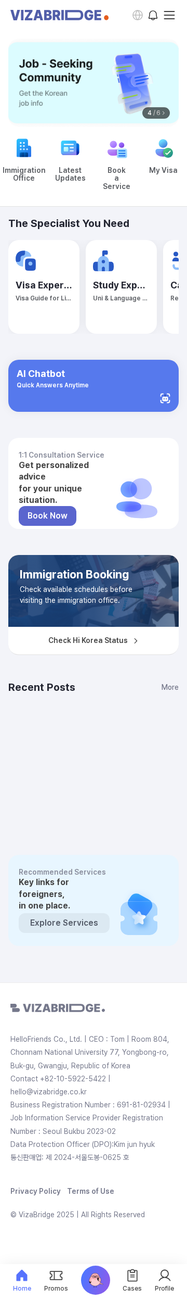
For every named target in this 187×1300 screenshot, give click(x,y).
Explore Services (64, 923)
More (170, 687)
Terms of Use (90, 1191)
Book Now (48, 516)
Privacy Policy (35, 1191)
